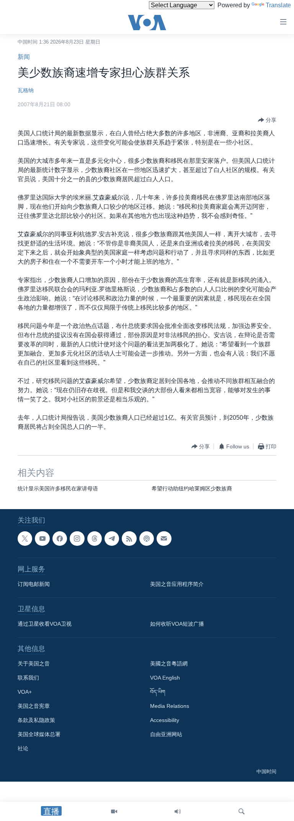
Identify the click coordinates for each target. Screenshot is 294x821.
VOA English (165, 678)
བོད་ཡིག (157, 692)
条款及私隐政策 (36, 720)
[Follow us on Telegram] (112, 538)
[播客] (146, 538)
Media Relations (169, 706)
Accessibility (164, 720)
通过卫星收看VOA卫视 (45, 624)
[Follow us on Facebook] (59, 538)
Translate (278, 5)
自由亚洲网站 (166, 735)
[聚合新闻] (129, 538)
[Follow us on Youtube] (42, 538)
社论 (23, 749)
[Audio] (177, 811)
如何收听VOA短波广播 (177, 624)
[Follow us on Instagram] (77, 538)
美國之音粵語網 (169, 664)
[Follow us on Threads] (94, 538)
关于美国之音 (34, 664)
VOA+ (25, 692)
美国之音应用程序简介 (177, 584)
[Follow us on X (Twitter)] (25, 538)
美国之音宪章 (34, 706)
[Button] (267, 120)
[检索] (241, 811)
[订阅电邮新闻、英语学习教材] (164, 538)
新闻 (24, 57)
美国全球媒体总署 (39, 735)
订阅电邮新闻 (34, 584)
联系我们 (28, 678)
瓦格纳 (26, 90)
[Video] (114, 811)
